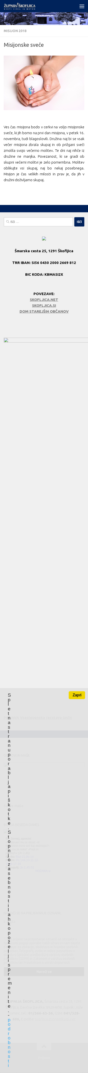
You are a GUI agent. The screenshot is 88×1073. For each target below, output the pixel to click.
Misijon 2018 (15, 31)
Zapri (77, 695)
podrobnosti (9, 1042)
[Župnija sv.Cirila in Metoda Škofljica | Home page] (25, 6)
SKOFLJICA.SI (44, 305)
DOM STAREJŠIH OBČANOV (44, 311)
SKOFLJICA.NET (44, 300)
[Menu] (82, 6)
